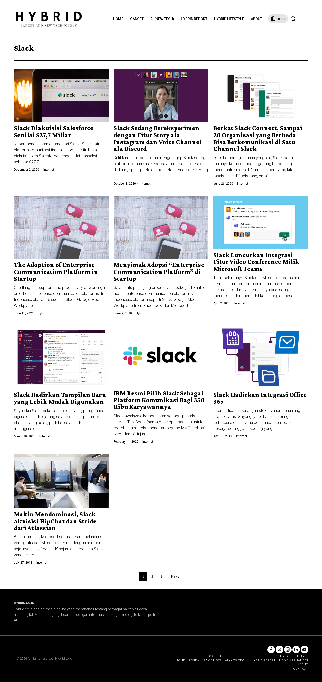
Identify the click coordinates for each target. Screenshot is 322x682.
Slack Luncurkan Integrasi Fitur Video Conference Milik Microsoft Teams (256, 262)
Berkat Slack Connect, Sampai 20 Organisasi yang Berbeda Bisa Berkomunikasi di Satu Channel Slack (257, 138)
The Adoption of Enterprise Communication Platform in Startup (56, 271)
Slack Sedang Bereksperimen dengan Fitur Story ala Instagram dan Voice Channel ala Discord (158, 138)
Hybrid (42, 313)
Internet (48, 170)
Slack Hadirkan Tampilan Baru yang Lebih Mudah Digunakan (60, 398)
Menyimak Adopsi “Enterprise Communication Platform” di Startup (159, 271)
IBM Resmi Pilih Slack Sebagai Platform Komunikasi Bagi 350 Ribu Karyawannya (159, 400)
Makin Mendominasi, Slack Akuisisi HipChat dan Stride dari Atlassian (55, 521)
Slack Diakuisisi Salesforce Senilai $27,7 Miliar (53, 132)
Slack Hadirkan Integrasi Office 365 (260, 398)
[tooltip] (271, 649)
